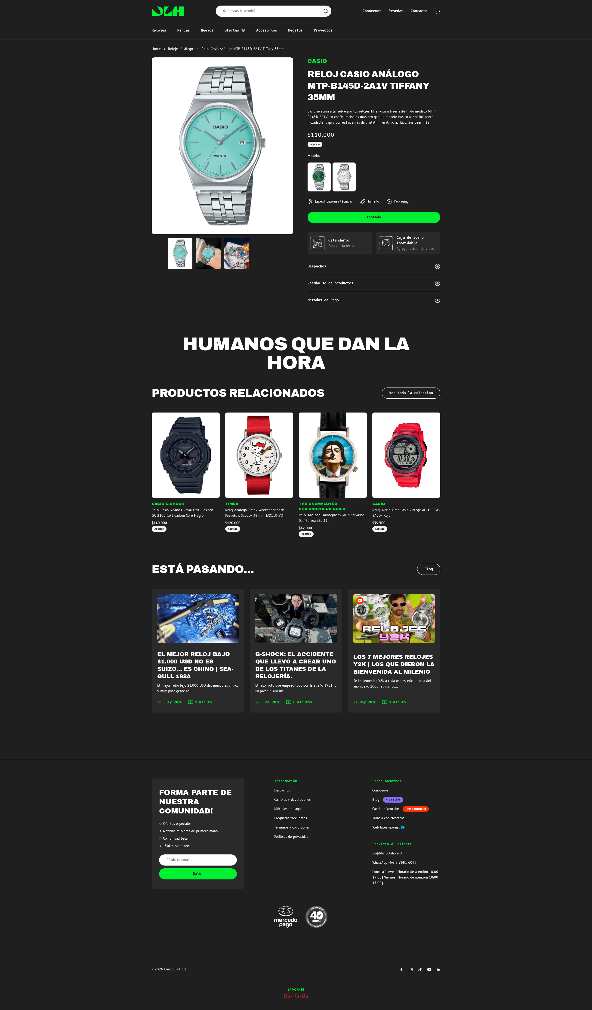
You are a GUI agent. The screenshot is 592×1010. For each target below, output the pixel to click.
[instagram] (411, 969)
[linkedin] (438, 969)
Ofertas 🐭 (235, 30)
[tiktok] (420, 969)
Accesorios (266, 30)
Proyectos (323, 30)
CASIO (317, 61)
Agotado (374, 217)
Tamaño (373, 202)
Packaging (401, 202)
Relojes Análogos (181, 49)
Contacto (419, 11)
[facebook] (401, 969)
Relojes (159, 30)
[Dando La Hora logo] (168, 11)
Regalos (295, 30)
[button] (437, 11)
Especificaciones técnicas (334, 202)
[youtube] (429, 969)
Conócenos (372, 11)
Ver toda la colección (411, 393)
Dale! (198, 874)
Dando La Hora (175, 969)
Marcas (183, 30)
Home (156, 49)
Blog (429, 569)
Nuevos (207, 30)
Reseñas (396, 11)
